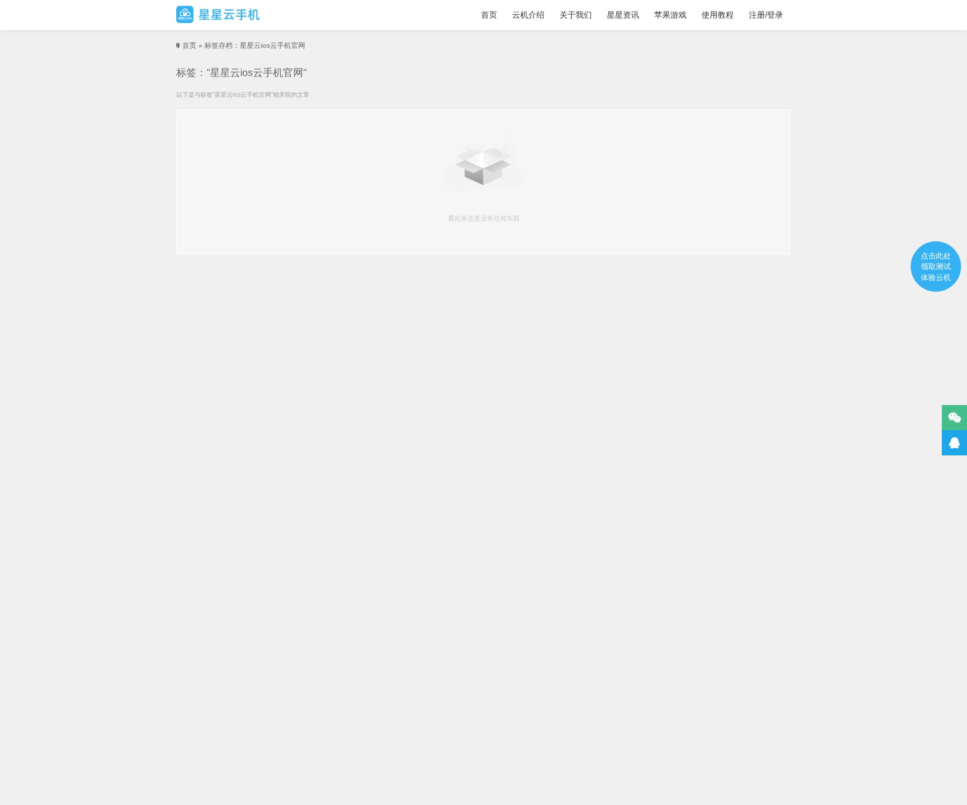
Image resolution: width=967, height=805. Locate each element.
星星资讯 (623, 15)
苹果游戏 (670, 15)
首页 (489, 15)
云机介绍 (528, 15)
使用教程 (718, 15)
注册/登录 (766, 15)
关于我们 (576, 15)
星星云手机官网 (218, 15)
